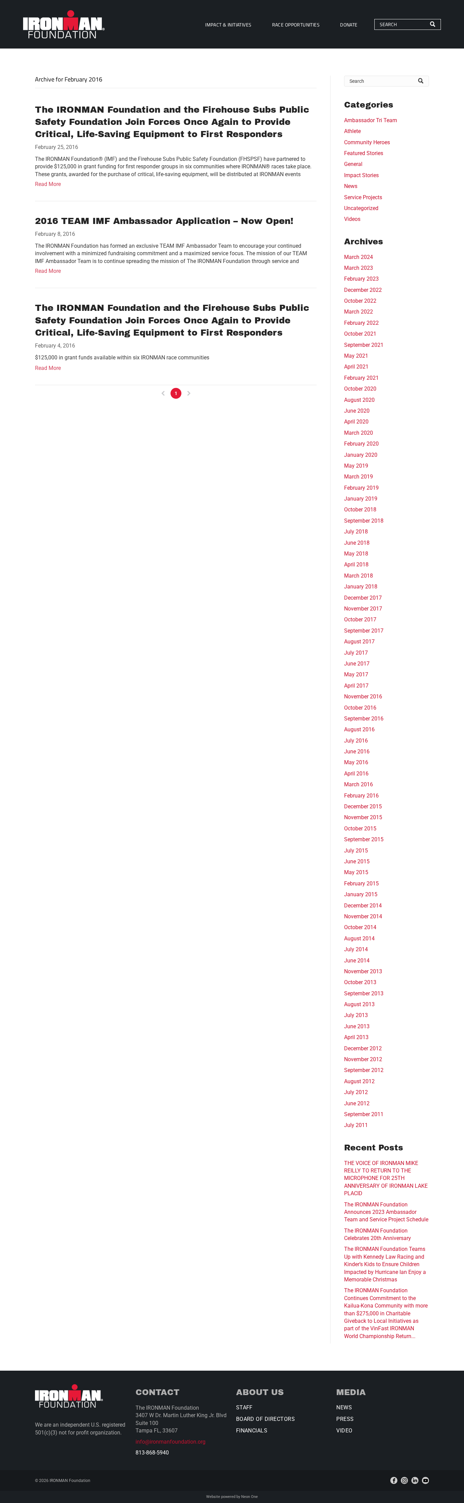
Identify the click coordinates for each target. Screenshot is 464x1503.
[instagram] (404, 1480)
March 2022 (358, 311)
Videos (352, 219)
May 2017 (356, 674)
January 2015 (360, 894)
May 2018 (356, 553)
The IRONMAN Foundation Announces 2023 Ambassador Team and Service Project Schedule (386, 1212)
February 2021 (361, 378)
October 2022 (360, 301)
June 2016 (357, 751)
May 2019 (356, 466)
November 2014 (363, 916)
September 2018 (363, 521)
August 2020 (359, 400)
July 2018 (356, 531)
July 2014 (356, 949)
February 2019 (361, 488)
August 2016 (359, 729)
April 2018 (356, 564)
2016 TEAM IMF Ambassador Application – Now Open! (164, 221)
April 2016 (356, 773)
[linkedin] (414, 1480)
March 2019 (358, 476)
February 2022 (361, 323)
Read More (48, 184)
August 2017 (359, 641)
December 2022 (363, 290)
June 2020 (357, 411)
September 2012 (363, 1070)
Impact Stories (361, 175)
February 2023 (361, 279)
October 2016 (360, 707)
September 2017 (363, 630)
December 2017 (363, 598)
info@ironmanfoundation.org (171, 1442)
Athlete (352, 131)
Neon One (249, 1497)
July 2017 (356, 653)
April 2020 (356, 421)
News (350, 186)
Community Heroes (367, 142)
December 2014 (363, 905)
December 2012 (363, 1048)
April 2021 (356, 366)
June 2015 (357, 861)
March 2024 (358, 257)
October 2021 (360, 334)
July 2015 (356, 850)
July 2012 (356, 1092)
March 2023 (358, 268)
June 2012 (357, 1103)
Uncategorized (361, 208)
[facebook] (393, 1480)
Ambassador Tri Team (370, 120)
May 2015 (356, 872)
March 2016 (358, 784)
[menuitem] (228, 24)
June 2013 (357, 1026)
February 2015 (361, 883)
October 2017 (360, 619)
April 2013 (356, 1037)
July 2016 (356, 740)
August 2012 (359, 1081)
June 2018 (357, 543)
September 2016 (363, 718)
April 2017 (356, 685)
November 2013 (363, 971)
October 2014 (360, 927)
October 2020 (360, 389)
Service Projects (363, 197)
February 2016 (361, 795)
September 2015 (363, 839)
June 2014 (357, 960)
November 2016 (363, 696)
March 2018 (358, 575)
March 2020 (358, 433)
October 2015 (360, 828)
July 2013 (356, 1015)
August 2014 (359, 938)
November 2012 (363, 1059)
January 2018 (360, 586)
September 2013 (363, 993)
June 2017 (357, 663)
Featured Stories (363, 153)
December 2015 (363, 806)
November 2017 (363, 608)
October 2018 (360, 509)
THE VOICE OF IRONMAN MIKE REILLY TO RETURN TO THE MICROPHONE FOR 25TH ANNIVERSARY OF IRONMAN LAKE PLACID (386, 1178)
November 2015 (363, 817)
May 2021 (356, 356)
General (353, 164)
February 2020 (361, 443)
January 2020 (360, 455)
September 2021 (363, 345)
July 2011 (356, 1125)
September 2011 (363, 1114)
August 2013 (359, 1004)
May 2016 (356, 762)
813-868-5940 (152, 1452)
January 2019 (360, 498)
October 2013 (360, 982)
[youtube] (425, 1480)
